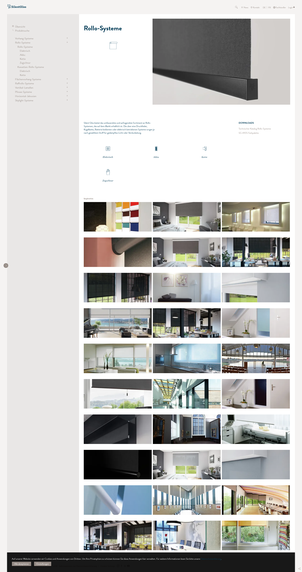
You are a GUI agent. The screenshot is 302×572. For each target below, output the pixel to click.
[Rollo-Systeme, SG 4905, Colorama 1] (187, 358)
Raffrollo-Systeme (24, 83)
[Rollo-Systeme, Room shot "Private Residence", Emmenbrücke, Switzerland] (118, 394)
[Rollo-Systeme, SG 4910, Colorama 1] (187, 287)
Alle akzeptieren (21, 564)
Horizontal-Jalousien (25, 96)
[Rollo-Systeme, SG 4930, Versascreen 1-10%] (256, 252)
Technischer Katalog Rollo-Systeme (255, 128)
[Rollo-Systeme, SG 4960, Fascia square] (256, 287)
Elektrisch (25, 51)
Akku (22, 55)
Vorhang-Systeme (24, 38)
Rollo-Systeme (22, 42)
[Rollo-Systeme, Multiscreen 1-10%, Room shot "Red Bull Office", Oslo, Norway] (187, 535)
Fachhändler (281, 7)
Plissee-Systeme (23, 92)
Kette (23, 59)
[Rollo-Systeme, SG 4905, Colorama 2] (118, 217)
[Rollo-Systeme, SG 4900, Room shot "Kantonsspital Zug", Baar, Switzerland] (256, 429)
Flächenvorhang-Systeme (28, 79)
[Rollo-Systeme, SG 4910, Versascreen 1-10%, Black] (118, 464)
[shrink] (6, 265)
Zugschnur (25, 63)
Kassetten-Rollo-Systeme (30, 67)
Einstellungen (42, 564)
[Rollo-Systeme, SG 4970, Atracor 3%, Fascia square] (187, 464)
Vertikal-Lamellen (24, 88)
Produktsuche (22, 31)
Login (290, 7)
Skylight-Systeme (24, 100)
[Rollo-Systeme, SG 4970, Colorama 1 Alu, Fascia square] (118, 429)
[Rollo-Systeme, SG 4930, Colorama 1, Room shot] (118, 358)
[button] (299, 551)
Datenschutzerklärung (211, 559)
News (246, 7)
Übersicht (20, 27)
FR (269, 7)
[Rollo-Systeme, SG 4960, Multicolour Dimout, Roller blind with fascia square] (187, 217)
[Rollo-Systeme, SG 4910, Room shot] (256, 217)
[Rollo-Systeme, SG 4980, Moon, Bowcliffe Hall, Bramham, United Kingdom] (256, 500)
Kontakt (256, 7)
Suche (238, 7)
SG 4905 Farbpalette (249, 133)
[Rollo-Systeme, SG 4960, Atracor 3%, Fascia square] (256, 464)
